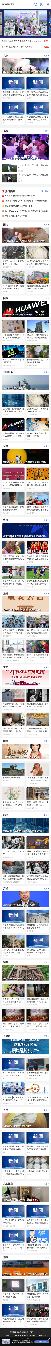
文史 (5, 667)
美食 (5, 1110)
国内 (5, 224)
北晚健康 (8, 1183)
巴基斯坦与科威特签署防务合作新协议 (20, 196)
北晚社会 (8, 372)
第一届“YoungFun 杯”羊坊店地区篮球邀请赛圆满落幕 (26, 211)
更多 (46, 55)
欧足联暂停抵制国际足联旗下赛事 (18, 206)
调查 (5, 962)
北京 (5, 55)
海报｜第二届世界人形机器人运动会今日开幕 (21, 41)
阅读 (5, 741)
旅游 (5, 593)
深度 (5, 814)
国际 (5, 298)
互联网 (6, 1036)
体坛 (5, 519)
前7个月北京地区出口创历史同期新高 (18, 46)
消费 (5, 1257)
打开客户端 (42, 1341)
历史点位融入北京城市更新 (16, 216)
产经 (5, 888)
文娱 (5, 446)
